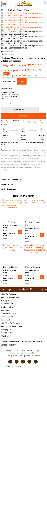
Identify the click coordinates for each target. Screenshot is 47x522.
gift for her (33, 156)
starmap (3, 167)
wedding (4, 170)
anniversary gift (10, 150)
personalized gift (6, 161)
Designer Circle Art (32, 267)
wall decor (37, 167)
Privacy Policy (18, 355)
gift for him (41, 156)
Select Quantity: (7, 88)
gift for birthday (24, 156)
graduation (5, 158)
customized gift (22, 153)
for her (30, 153)
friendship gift (6, 156)
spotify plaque (25, 164)
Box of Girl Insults (10, 267)
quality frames (17, 161)
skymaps (7, 164)
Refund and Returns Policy (29, 122)
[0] (43, 4)
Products (11, 10)
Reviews (8, 355)
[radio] (22, 81)
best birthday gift (21, 150)
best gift (29, 150)
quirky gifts (26, 161)
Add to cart (20, 109)
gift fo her (15, 156)
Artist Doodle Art (9, 222)
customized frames (10, 153)
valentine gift (28, 167)
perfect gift (35, 158)
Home (3, 10)
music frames (27, 158)
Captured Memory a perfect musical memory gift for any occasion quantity (10, 95)
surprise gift (19, 167)
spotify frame (15, 164)
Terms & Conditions (33, 355)
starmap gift (11, 167)
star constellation (36, 164)
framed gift (42, 153)
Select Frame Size (8, 82)
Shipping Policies (15, 122)
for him (35, 153)
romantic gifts (35, 161)
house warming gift (16, 158)
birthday (36, 150)
